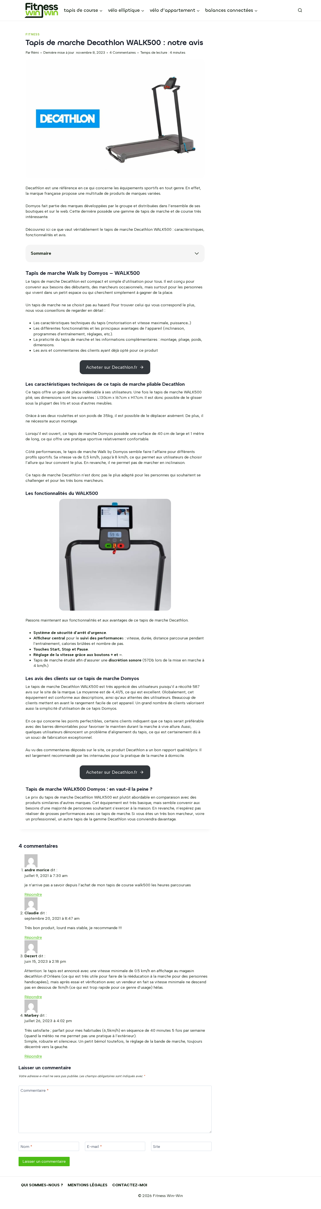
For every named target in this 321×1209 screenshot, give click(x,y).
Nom (26, 1146)
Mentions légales (87, 1185)
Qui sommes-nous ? (42, 1185)
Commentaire (35, 1090)
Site (156, 1146)
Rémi (35, 52)
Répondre (33, 894)
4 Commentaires (122, 52)
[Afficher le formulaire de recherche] (296, 10)
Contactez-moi (129, 1185)
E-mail (94, 1146)
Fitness (33, 34)
